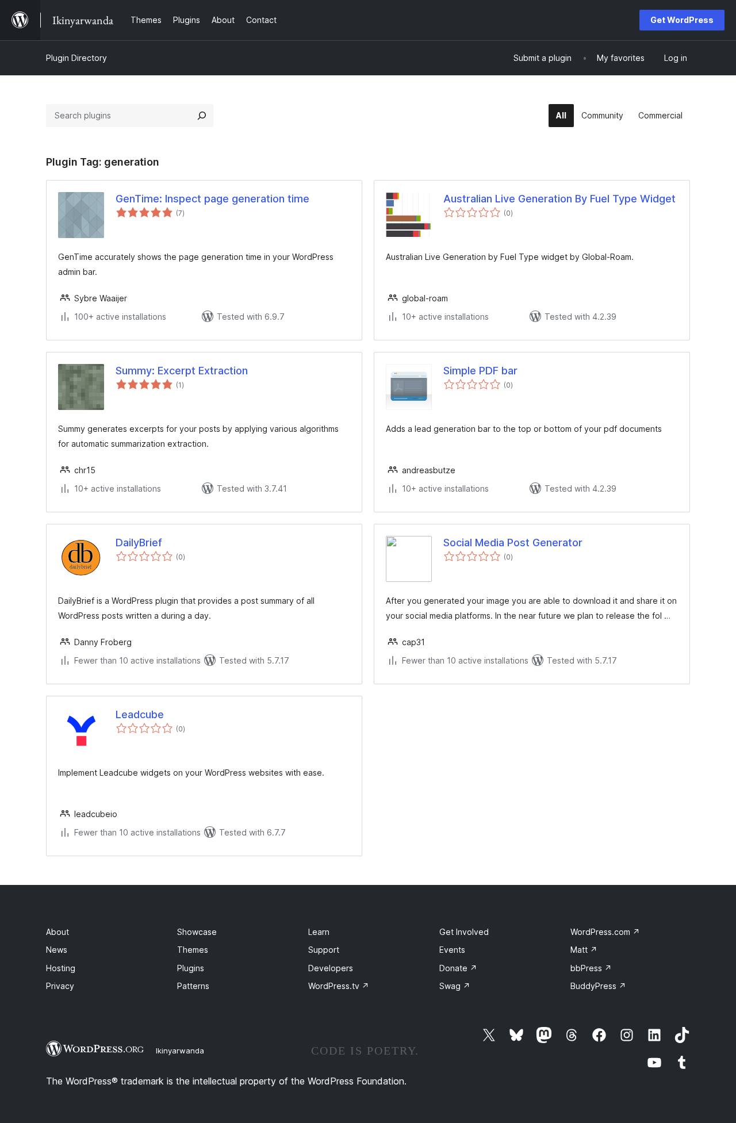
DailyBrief (139, 542)
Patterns (193, 986)
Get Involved (464, 932)
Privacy (60, 986)
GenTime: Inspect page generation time (212, 199)
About (57, 932)
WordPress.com (605, 932)
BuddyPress (598, 986)
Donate (458, 968)
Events (452, 950)
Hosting (60, 968)
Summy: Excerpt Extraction (182, 371)
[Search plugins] (201, 115)
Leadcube (140, 714)
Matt (583, 950)
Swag (454, 986)
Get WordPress (682, 20)
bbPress (591, 968)
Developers (330, 968)
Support (323, 950)
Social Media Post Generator (512, 542)
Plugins (190, 968)
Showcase (197, 932)
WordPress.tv (338, 986)
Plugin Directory (76, 58)
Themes (192, 950)
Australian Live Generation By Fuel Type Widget (559, 199)
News (56, 950)
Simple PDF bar (480, 371)
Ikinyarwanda (180, 1050)
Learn (318, 932)
